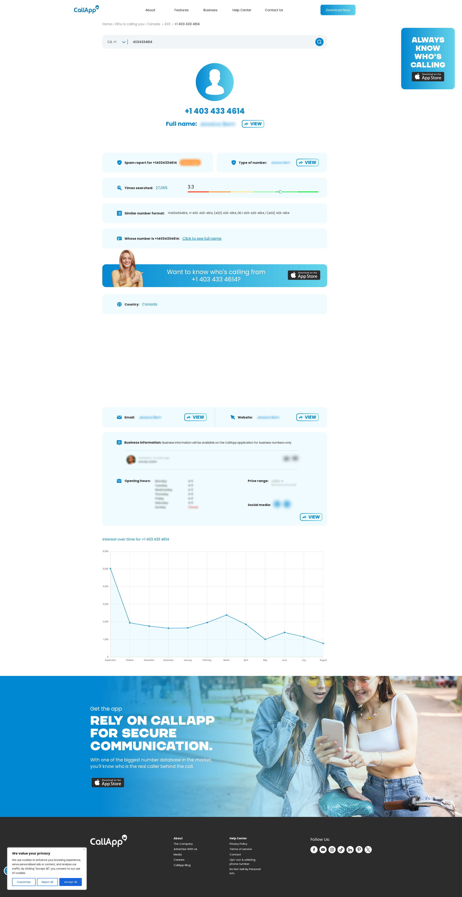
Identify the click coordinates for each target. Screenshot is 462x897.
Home (107, 24)
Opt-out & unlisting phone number (242, 862)
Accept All (70, 882)
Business (210, 10)
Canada (154, 24)
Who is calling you (129, 24)
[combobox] (115, 41)
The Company (183, 844)
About (150, 10)
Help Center (241, 10)
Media (178, 854)
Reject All (47, 882)
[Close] (84, 849)
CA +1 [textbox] (111, 42)
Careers (179, 860)
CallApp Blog (182, 865)
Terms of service (241, 849)
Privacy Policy (238, 844)
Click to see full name (201, 238)
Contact (235, 854)
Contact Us (274, 10)
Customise (24, 882)
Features (182, 10)
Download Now (338, 10)
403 (167, 24)
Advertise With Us (185, 849)
